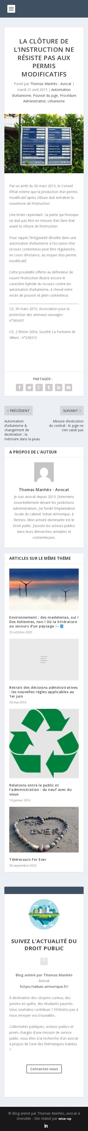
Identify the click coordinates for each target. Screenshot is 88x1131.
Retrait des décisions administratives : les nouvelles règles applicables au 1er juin (43, 692)
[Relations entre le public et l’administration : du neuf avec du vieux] (44, 743)
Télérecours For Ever (27, 859)
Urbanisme (56, 101)
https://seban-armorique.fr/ (44, 986)
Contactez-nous (44, 1068)
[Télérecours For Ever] (44, 829)
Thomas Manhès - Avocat (50, 83)
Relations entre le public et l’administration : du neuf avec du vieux (40, 789)
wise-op (64, 1118)
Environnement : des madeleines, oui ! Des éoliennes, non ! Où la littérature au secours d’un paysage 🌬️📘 (44, 621)
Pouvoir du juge (45, 95)
